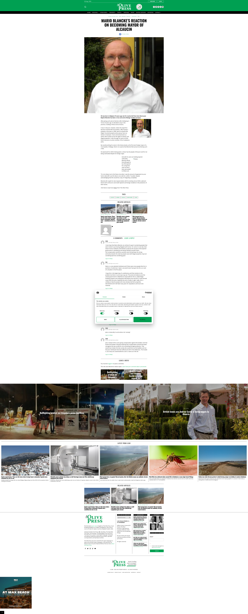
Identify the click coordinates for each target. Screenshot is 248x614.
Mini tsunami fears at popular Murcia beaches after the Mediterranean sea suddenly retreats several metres (140, 219)
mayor (136, 197)
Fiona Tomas (126, 34)
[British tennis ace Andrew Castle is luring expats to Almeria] (135, 374)
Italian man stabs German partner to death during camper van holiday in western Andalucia (222, 477)
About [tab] (143, 297)
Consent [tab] (105, 297)
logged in (110, 363)
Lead (120, 16)
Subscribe (152, 1)
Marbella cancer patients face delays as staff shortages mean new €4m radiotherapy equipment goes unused (123, 219)
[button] (129, 517)
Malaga (124, 16)
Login (160, 1)
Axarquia (118, 197)
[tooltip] (154, 7)
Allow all (142, 319)
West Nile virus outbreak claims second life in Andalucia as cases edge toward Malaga (171, 477)
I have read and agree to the (158, 546)
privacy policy (157, 547)
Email (152, 536)
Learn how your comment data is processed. (134, 366)
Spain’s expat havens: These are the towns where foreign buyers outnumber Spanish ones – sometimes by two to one (108, 219)
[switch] (117, 313)
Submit (157, 551)
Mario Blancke (130, 197)
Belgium (123, 197)
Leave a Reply (129, 238)
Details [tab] (124, 297)
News (115, 188)
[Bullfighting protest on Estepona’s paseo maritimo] (112, 374)
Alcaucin (112, 197)
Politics (128, 16)
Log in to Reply (109, 258)
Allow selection (124, 319)
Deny (105, 319)
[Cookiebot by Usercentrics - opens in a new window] (146, 293)
